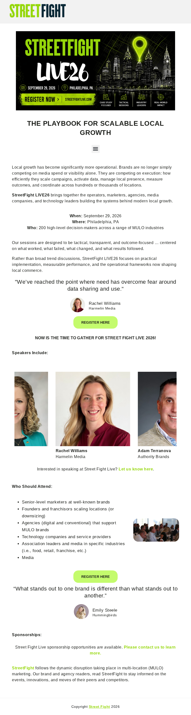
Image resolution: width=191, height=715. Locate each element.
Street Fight (99, 707)
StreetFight (23, 668)
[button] (96, 149)
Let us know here (136, 469)
